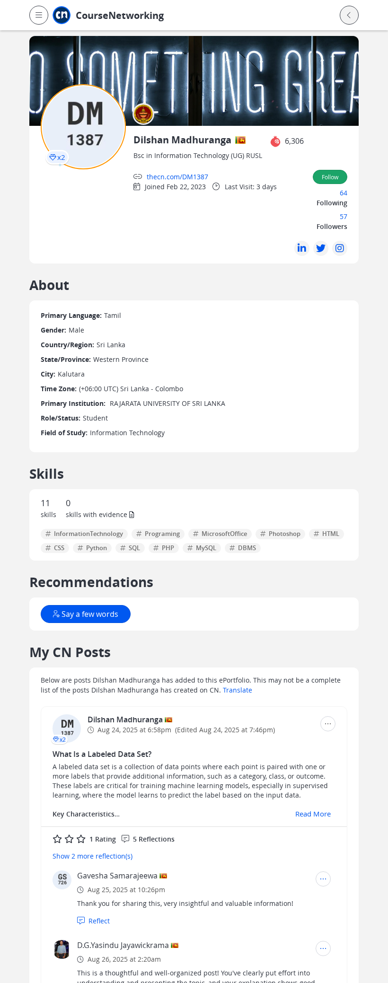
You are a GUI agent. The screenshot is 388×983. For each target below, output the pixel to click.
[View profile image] (83, 126)
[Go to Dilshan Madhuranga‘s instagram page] (339, 248)
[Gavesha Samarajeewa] (62, 879)
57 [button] (343, 216)
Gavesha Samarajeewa (117, 875)
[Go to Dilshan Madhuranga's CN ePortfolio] (67, 728)
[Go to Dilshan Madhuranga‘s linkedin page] (301, 248)
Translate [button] (237, 689)
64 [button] (343, 192)
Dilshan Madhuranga (126, 719)
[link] (138, 15)
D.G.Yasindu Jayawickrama (123, 945)
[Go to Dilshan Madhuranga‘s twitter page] (320, 248)
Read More (313, 813)
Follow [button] (330, 177)
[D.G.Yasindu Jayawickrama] (62, 949)
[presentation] (57, 157)
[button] (38, 15)
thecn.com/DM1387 (177, 176)
